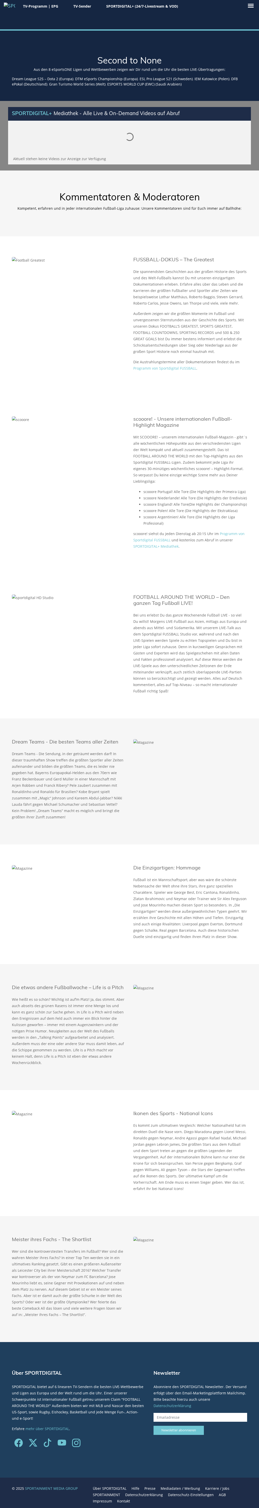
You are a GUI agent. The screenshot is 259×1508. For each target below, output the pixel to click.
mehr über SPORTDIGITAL (47, 1428)
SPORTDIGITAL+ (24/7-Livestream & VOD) (142, 6)
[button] (250, 6)
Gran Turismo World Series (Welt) (77, 84)
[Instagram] (76, 1444)
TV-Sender (82, 6)
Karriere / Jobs (217, 1488)
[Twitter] (33, 1444)
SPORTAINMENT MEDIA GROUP (51, 1488)
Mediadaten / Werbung (180, 1488)
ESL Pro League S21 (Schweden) (166, 78)
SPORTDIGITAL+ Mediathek (156, 546)
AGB (222, 1494)
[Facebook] (18, 1444)
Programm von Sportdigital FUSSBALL (164, 368)
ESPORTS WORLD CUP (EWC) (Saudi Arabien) (144, 84)
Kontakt (123, 1501)
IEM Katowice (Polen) (212, 78)
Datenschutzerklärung (172, 1405)
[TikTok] (47, 1444)
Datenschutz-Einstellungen (191, 1494)
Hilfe (135, 1488)
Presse (150, 1488)
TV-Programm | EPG (40, 6)
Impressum (102, 1501)
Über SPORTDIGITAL (109, 1488)
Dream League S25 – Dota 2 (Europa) (42, 78)
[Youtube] (62, 1444)
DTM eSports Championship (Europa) (106, 78)
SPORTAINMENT (106, 1494)
